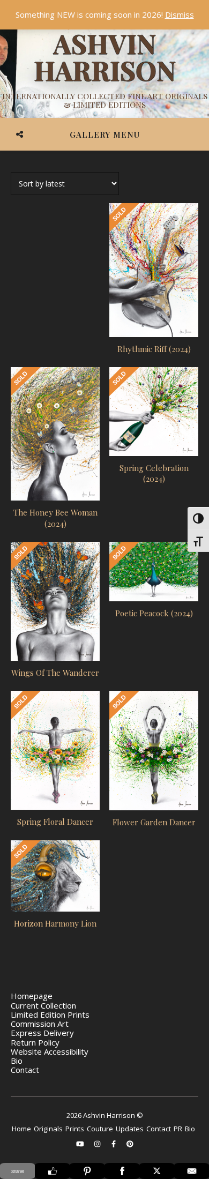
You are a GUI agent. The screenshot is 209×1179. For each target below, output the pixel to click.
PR (178, 1128)
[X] (156, 1171)
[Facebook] (121, 1171)
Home (21, 1128)
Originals (48, 1128)
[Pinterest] (87, 1171)
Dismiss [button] (179, 14)
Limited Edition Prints (50, 1014)
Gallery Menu (105, 134)
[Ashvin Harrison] (104, 69)
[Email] (191, 1171)
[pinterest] (129, 1143)
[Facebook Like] (52, 1171)
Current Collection (43, 1005)
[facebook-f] (114, 1143)
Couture (100, 1128)
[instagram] (98, 1143)
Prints (74, 1128)
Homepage (32, 995)
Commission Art (40, 1023)
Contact (25, 1069)
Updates (130, 1128)
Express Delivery (42, 1032)
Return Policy (35, 1042)
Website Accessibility (49, 1051)
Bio (17, 1060)
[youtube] (81, 1143)
